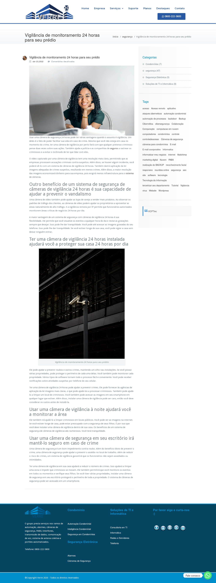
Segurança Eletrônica (156, 77)
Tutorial (174, 185)
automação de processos (154, 118)
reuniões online (162, 170)
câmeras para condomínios (155, 144)
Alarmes (72, 555)
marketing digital (150, 159)
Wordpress (164, 190)
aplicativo (171, 108)
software (152, 175)
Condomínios (152, 63)
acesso (146, 108)
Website (152, 190)
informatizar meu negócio (154, 154)
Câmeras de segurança (172, 139)
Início (115, 36)
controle (175, 134)
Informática (115, 532)
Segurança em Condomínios (81, 534)
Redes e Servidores (119, 537)
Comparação (149, 128)
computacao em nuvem (168, 128)
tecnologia (162, 175)
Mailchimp (182, 154)
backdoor (172, 118)
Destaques (163, 8)
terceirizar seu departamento (156, 185)
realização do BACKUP (153, 164)
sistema (130, 173)
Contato (180, 8)
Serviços (115, 8)
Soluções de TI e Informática (159, 83)
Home (85, 8)
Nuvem (163, 159)
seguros (114, 148)
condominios (164, 134)
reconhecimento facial (176, 164)
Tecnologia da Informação (155, 180)
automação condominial (175, 113)
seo (184, 170)
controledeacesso (151, 139)
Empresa (99, 8)
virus (145, 190)
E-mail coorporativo (152, 149)
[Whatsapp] (208, 575)
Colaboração (178, 123)
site (144, 175)
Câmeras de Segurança (79, 560)
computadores (149, 134)
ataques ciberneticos (152, 113)
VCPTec (152, 211)
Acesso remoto (158, 108)
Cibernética (148, 123)
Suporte (133, 8)
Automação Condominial (79, 523)
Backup (182, 118)
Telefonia (114, 543)
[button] (116, 8)
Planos (147, 8)
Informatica (168, 149)
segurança (127, 36)
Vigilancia (184, 185)
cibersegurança (162, 123)
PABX (171, 159)
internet (171, 154)
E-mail (173, 144)
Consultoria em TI (118, 527)
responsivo (148, 170)
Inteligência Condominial (79, 528)
